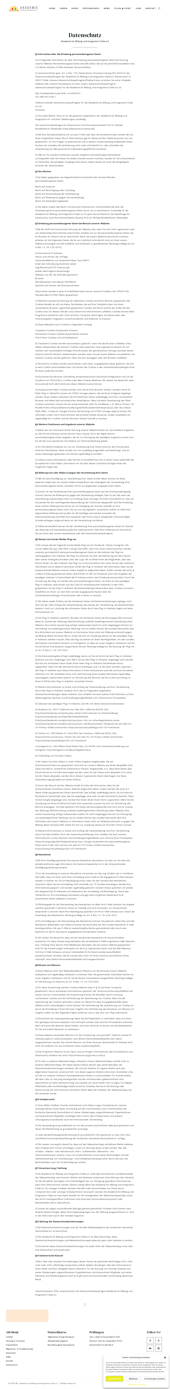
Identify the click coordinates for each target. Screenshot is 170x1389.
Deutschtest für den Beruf (101, 1345)
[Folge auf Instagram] (158, 1348)
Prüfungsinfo (91, 8)
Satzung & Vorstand (15, 1341)
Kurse (75, 8)
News (107, 8)
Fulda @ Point (122, 8)
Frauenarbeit (12, 1345)
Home (52, 8)
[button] (165, 1357)
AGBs (8, 1357)
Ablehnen (133, 1379)
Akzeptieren (114, 1379)
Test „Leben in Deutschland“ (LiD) (104, 1337)
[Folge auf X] (158, 1340)
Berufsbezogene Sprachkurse (61, 1345)
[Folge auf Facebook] (150, 1340)
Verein (63, 8)
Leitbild (9, 1337)
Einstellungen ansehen (154, 1379)
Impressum (142, 1384)
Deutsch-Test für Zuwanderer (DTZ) (105, 1341)
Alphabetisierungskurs (58, 1341)
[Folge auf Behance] (150, 1348)
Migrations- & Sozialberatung (19, 1349)
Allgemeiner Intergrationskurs (61, 1337)
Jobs (138, 8)
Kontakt (151, 8)
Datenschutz (132, 1384)
